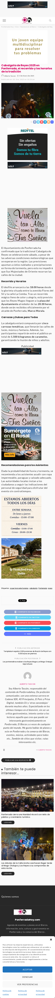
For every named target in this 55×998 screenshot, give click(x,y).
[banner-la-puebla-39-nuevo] (27, 46)
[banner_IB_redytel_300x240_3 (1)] (27, 143)
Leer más (8, 822)
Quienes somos (10, 896)
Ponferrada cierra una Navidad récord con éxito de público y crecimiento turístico (25, 815)
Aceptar (27, 969)
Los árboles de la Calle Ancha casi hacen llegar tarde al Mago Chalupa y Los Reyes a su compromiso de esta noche (26, 866)
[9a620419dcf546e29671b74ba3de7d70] (21, 558)
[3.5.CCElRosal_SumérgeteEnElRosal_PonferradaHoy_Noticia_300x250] (21, 443)
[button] (51, 939)
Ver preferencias (27, 984)
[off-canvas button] (4, 20)
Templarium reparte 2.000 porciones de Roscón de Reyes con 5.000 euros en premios (27, 652)
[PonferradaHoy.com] (27, 20)
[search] (50, 20)
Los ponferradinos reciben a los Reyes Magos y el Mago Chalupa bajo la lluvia (27, 663)
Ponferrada (42, 588)
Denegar (27, 977)
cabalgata (33, 588)
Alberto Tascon (10, 76)
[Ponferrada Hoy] (23, 911)
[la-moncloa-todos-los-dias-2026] (21, 515)
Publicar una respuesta (17, 760)
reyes (50, 588)
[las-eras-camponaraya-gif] (27, 224)
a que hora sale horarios (19, 588)
